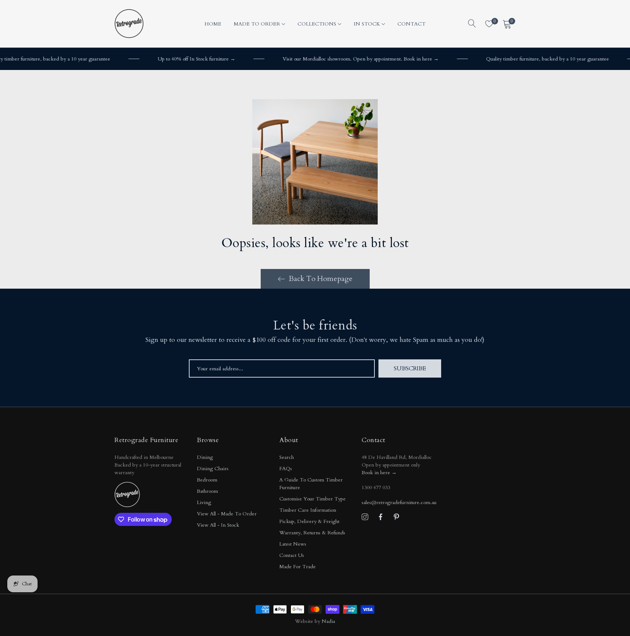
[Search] (472, 23)
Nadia (328, 621)
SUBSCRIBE (410, 368)
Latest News (292, 544)
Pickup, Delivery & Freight (309, 521)
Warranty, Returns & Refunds (312, 532)
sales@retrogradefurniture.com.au (399, 502)
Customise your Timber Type (312, 498)
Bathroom (207, 491)
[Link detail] (365, 517)
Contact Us (291, 555)
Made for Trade (297, 566)
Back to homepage (321, 279)
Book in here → (379, 472)
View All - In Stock (218, 525)
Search (286, 457)
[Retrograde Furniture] (129, 23)
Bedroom (207, 479)
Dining (205, 457)
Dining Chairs (213, 468)
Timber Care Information (307, 510)
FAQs (285, 468)
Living (204, 502)
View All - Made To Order (227, 513)
